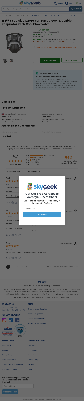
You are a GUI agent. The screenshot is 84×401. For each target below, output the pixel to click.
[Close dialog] (62, 179)
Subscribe (42, 214)
